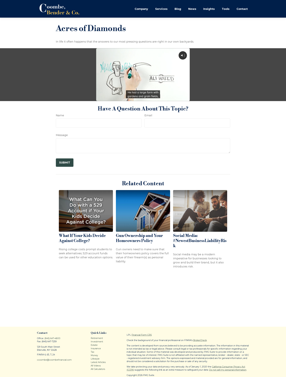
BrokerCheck (200, 340)
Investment (97, 341)
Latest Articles (98, 362)
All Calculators (98, 369)
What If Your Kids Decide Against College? (82, 238)
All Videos (96, 365)
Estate (94, 345)
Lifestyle (95, 358)
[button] (141, 9)
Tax (92, 352)
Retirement (97, 338)
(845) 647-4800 (52, 338)
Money (94, 355)
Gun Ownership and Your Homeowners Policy (139, 238)
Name (60, 115)
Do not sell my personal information (227, 369)
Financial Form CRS (142, 335)
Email (148, 115)
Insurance (96, 348)
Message (62, 135)
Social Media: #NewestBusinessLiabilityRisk (200, 240)
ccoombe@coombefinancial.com (54, 359)
